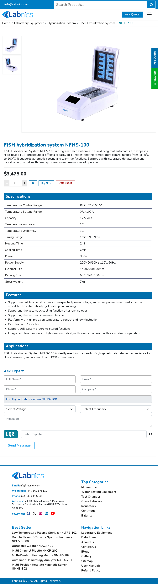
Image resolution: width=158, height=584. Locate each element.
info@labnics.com (16, 4)
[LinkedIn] (47, 514)
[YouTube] (53, 514)
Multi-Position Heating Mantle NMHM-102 (41, 555)
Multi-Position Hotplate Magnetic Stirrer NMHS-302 (39, 567)
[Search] (151, 4)
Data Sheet (65, 183)
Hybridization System (62, 23)
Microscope (89, 487)
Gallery (86, 556)
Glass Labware (91, 501)
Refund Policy (90, 570)
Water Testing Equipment (98, 492)
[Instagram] (41, 514)
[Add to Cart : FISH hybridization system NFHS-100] (33, 183)
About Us (87, 542)
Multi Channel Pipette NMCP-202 (34, 551)
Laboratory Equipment (29, 23)
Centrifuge (88, 511)
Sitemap (87, 561)
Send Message (19, 445)
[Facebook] (28, 514)
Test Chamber (90, 497)
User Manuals (91, 566)
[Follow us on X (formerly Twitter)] (34, 514)
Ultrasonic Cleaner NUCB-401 (32, 546)
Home (6, 23)
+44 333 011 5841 (27, 496)
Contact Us (88, 547)
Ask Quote (132, 14)
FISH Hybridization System (97, 23)
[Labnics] (17, 14)
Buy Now (46, 183)
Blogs (85, 552)
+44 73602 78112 (29, 491)
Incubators (88, 506)
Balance (86, 515)
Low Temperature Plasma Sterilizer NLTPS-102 (44, 533)
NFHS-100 (126, 23)
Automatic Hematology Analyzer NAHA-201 (42, 560)
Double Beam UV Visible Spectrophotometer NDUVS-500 (43, 539)
